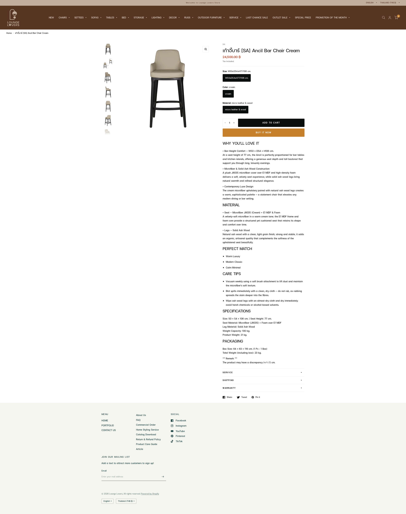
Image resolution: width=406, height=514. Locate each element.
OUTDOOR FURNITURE (210, 17)
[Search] (383, 18)
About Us (141, 415)
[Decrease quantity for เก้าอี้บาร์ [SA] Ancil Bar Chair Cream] (225, 123)
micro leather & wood (235, 109)
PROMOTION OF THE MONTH (331, 17)
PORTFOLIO (108, 425)
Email (104, 470)
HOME (105, 420)
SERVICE (233, 17)
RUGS (187, 17)
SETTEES (79, 17)
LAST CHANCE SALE (257, 17)
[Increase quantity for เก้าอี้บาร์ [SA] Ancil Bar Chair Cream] (234, 123)
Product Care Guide (146, 444)
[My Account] (390, 18)
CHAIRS (63, 17)
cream (228, 93)
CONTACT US (109, 430)
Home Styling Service (147, 429)
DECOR (173, 17)
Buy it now (264, 132)
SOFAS (94, 17)
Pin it (257, 397)
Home (9, 33)
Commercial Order (146, 424)
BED (124, 17)
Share (229, 397)
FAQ (138, 420)
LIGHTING (156, 17)
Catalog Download (146, 434)
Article (139, 449)
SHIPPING (228, 380)
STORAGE (139, 17)
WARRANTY (229, 388)
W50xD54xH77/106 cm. (236, 77)
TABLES (110, 17)
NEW (51, 17)
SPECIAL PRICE (303, 17)
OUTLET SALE (280, 17)
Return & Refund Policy (148, 439)
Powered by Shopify (150, 493)
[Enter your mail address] (163, 477)
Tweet (244, 397)
